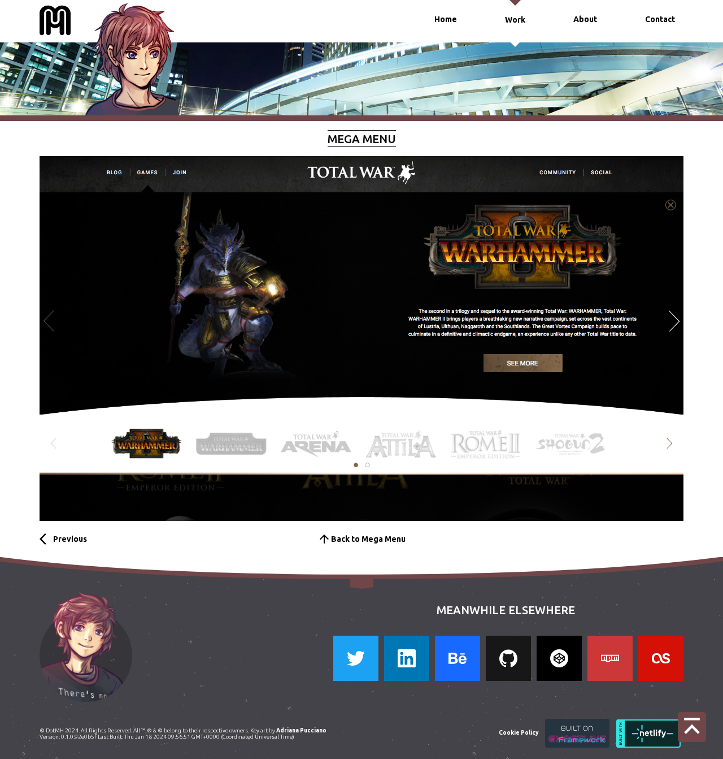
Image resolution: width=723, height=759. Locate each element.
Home (445, 19)
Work (515, 19)
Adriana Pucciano (302, 730)
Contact (660, 19)
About (585, 19)
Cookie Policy (518, 733)
